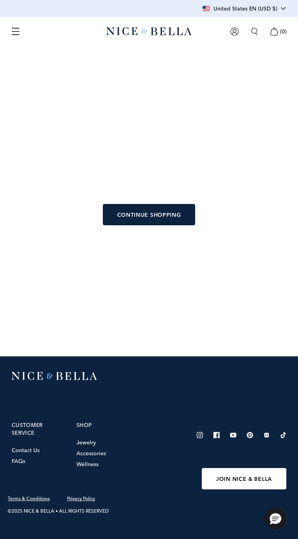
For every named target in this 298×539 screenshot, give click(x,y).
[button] (275, 518)
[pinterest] (250, 435)
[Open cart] (274, 32)
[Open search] (254, 32)
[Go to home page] (149, 376)
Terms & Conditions (29, 498)
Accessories (91, 453)
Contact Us (26, 450)
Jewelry (86, 442)
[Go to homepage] (149, 31)
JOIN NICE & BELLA (244, 478)
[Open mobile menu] (15, 31)
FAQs (18, 461)
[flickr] (266, 435)
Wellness (87, 464)
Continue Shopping (149, 214)
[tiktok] (283, 435)
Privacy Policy (81, 498)
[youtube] (233, 435)
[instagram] (200, 435)
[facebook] (216, 435)
